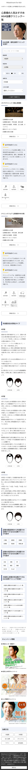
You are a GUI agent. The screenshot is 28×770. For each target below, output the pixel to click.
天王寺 (5, 569)
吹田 (5, 565)
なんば (12, 569)
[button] (25, 385)
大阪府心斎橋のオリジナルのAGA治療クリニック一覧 (13, 606)
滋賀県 (12, 540)
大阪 (5, 562)
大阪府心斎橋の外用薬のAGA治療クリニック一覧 (13, 595)
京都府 (20, 540)
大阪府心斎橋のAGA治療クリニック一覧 (13, 585)
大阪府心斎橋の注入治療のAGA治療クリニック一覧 (13, 601)
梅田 (11, 565)
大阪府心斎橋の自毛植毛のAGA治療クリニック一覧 (13, 617)
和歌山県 (21, 543)
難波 (17, 565)
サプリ (7, 743)
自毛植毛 (20, 743)
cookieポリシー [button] (11, 764)
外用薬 (20, 734)
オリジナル (21, 739)
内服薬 (7, 734)
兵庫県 (5, 543)
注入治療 (7, 739)
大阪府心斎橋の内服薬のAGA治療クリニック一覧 (13, 590)
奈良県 (12, 543)
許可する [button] (14, 767)
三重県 (5, 540)
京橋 (11, 562)
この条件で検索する (14, 97)
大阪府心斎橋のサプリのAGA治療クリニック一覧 (13, 611)
